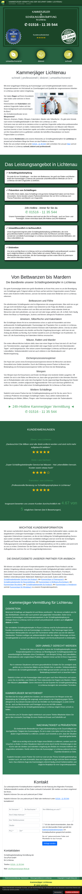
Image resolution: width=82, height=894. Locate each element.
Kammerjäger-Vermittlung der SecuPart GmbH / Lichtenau (35, 2)
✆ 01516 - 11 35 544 (41, 25)
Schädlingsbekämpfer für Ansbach (39, 584)
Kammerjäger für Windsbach (21, 587)
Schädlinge (20, 3)
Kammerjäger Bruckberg (13, 584)
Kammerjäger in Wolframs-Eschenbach (54, 582)
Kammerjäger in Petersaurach (52, 579)
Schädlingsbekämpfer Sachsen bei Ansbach (20, 579)
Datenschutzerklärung (12, 878)
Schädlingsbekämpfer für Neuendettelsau (19, 582)
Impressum (24, 878)
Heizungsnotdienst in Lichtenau (41, 878)
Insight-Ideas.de (71, 878)
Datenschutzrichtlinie (31, 889)
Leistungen (12, 3)
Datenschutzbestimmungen (52, 830)
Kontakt (28, 3)
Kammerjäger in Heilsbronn (66, 584)
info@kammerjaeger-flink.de (18, 869)
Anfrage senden (50, 843)
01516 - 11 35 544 (39, 144)
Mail (68, 144)
